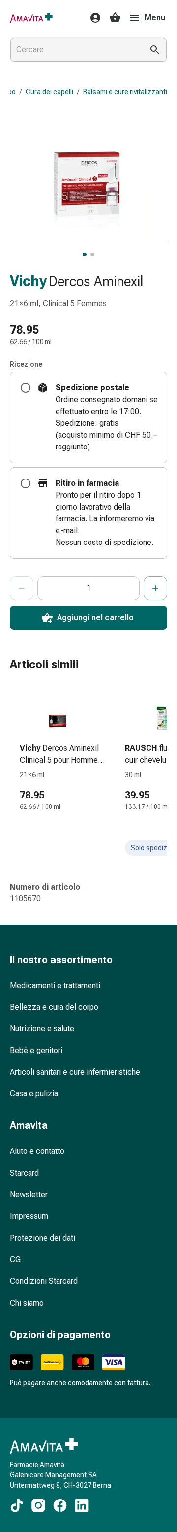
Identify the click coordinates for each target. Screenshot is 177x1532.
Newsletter (29, 1194)
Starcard (24, 1173)
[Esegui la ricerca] (155, 50)
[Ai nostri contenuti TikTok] (17, 1505)
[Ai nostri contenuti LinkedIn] (81, 1505)
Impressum (29, 1216)
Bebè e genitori (36, 1050)
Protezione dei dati (42, 1238)
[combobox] (74, 50)
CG (15, 1259)
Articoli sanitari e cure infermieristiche (75, 1072)
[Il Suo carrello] (115, 18)
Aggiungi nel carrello (95, 617)
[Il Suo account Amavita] (92, 18)
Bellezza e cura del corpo (54, 1007)
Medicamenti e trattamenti (55, 985)
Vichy (28, 280)
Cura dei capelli (49, 92)
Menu (155, 17)
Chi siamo (27, 1303)
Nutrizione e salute (42, 1028)
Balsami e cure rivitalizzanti (125, 92)
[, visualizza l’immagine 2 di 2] (92, 254)
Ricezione (26, 364)
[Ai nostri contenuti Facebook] (60, 1505)
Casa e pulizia (34, 1093)
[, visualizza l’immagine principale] (85, 254)
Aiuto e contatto (37, 1151)
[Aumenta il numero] (155, 588)
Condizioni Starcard (44, 1281)
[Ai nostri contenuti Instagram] (38, 1505)
